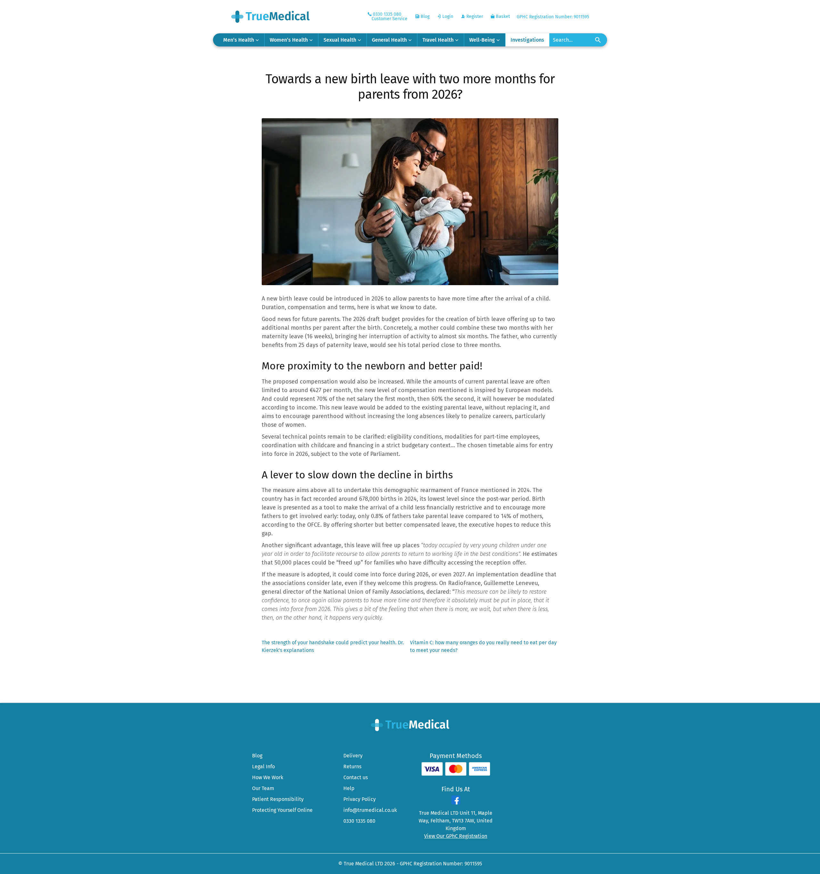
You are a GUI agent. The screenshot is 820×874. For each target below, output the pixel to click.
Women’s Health (289, 40)
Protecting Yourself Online (282, 810)
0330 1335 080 (359, 821)
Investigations (527, 40)
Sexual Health (340, 40)
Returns (352, 766)
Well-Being (482, 40)
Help (349, 788)
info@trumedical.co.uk (370, 810)
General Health (389, 40)
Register (474, 16)
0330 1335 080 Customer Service (389, 16)
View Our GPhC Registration (455, 836)
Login (447, 16)
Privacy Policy (359, 799)
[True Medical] (410, 724)
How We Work (267, 777)
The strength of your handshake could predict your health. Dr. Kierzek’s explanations (333, 646)
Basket (502, 16)
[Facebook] (455, 803)
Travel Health (438, 40)
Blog (424, 16)
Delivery (353, 756)
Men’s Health (238, 40)
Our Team (263, 788)
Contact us (355, 777)
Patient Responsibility (278, 799)
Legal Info (263, 766)
